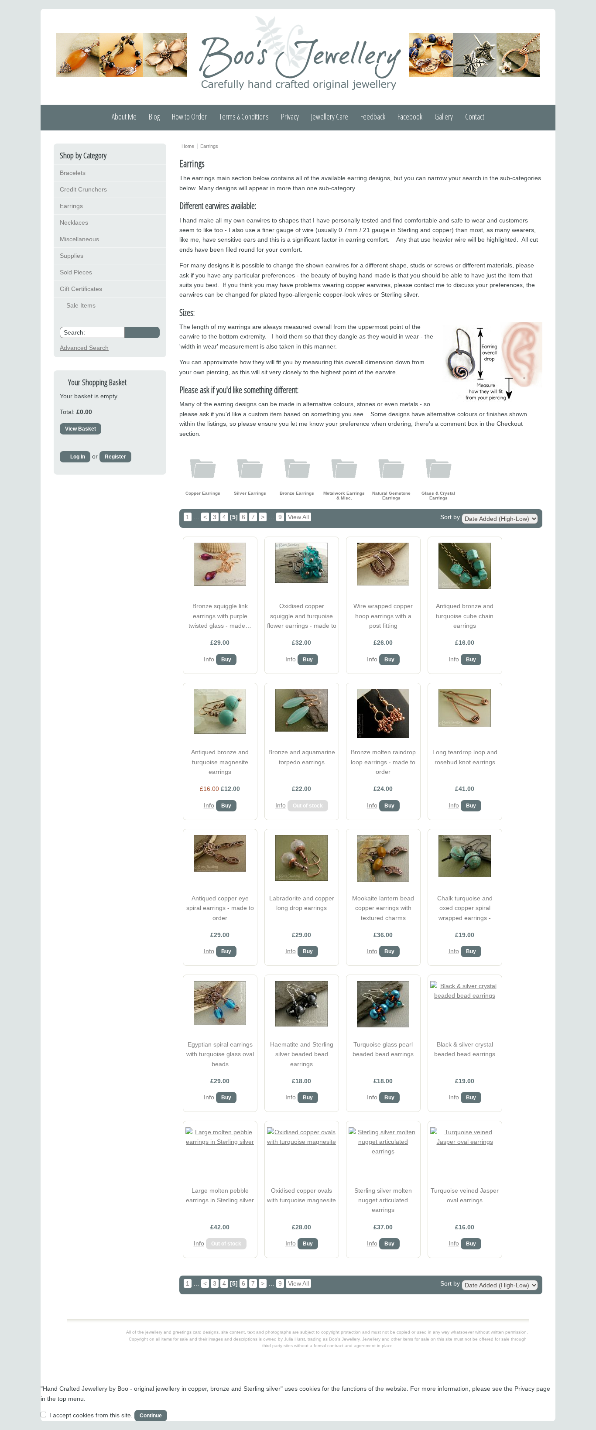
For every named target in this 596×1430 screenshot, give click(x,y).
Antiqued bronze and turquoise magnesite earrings (220, 762)
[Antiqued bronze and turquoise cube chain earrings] (464, 586)
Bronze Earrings (297, 493)
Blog (154, 116)
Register (115, 457)
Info (209, 659)
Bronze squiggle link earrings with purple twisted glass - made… (219, 615)
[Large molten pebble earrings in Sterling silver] (220, 1141)
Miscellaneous (79, 239)
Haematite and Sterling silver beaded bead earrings (301, 1054)
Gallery (444, 116)
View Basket (80, 429)
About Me (124, 116)
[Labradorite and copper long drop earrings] (301, 878)
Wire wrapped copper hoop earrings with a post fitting (383, 615)
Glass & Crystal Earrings (438, 495)
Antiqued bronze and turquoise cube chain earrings (464, 615)
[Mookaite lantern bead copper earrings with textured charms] (383, 879)
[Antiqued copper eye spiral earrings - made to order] (220, 869)
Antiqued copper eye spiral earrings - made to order (220, 908)
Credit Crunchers (83, 189)
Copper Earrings (202, 493)
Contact (474, 116)
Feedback (372, 116)
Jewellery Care (329, 116)
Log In (77, 457)
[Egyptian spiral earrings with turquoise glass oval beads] (220, 1022)
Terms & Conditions (244, 116)
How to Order (189, 116)
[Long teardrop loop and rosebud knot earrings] (464, 725)
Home (188, 146)
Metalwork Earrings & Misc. (344, 495)
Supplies (71, 255)
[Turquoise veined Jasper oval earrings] (465, 1141)
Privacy (290, 116)
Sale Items (80, 305)
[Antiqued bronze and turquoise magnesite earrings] (220, 731)
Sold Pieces (76, 272)
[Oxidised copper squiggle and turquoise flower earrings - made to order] (301, 580)
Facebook (409, 116)
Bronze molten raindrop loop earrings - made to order (383, 762)
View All (298, 516)
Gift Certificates (81, 288)
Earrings (71, 205)
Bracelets (73, 172)
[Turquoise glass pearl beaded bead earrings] (383, 1025)
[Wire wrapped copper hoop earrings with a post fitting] (383, 583)
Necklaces (74, 222)
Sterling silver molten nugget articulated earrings (383, 1200)
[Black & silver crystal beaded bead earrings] (465, 995)
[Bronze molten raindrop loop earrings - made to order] (383, 735)
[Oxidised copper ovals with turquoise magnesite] (301, 1141)
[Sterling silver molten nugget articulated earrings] (383, 1151)
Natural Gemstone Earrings (391, 495)
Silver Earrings (250, 493)
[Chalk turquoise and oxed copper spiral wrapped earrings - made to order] (464, 875)
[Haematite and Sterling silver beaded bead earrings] (301, 1024)
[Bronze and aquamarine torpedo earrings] (301, 729)
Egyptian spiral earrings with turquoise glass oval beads (220, 1054)
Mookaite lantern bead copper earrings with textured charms (383, 908)
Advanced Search (84, 347)
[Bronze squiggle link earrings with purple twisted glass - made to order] (220, 583)
